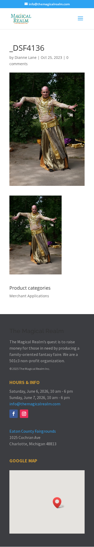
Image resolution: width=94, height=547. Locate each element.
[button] (59, 502)
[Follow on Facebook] (13, 414)
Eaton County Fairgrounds (32, 431)
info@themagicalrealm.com (34, 403)
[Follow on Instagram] (24, 414)
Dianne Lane (26, 57)
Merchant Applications (29, 295)
